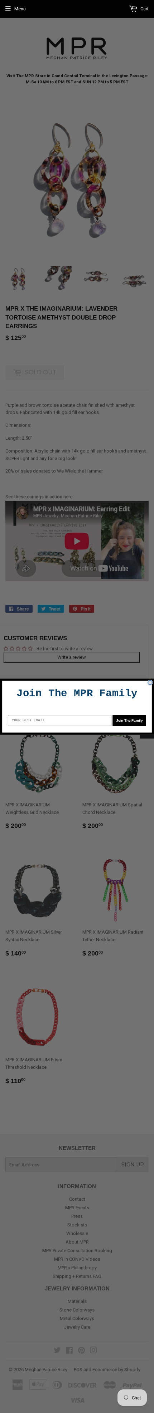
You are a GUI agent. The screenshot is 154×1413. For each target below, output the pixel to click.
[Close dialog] (150, 682)
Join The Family (129, 720)
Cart (144, 8)
